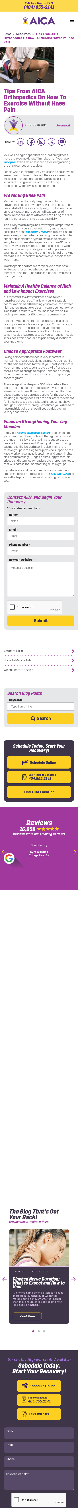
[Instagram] (41, 142)
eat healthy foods (37, 232)
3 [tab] (44, 1331)
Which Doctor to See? (18, 670)
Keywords (15, 700)
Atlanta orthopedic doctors (33, 432)
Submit (41, 620)
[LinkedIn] (20, 142)
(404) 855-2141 (39, 6)
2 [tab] (39, 1331)
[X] (51, 142)
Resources (23, 34)
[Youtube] (62, 142)
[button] (72, 20)
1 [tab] (33, 1331)
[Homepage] (39, 21)
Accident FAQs (13, 651)
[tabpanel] (39, 1276)
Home (7, 34)
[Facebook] (31, 142)
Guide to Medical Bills (17, 660)
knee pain (10, 162)
